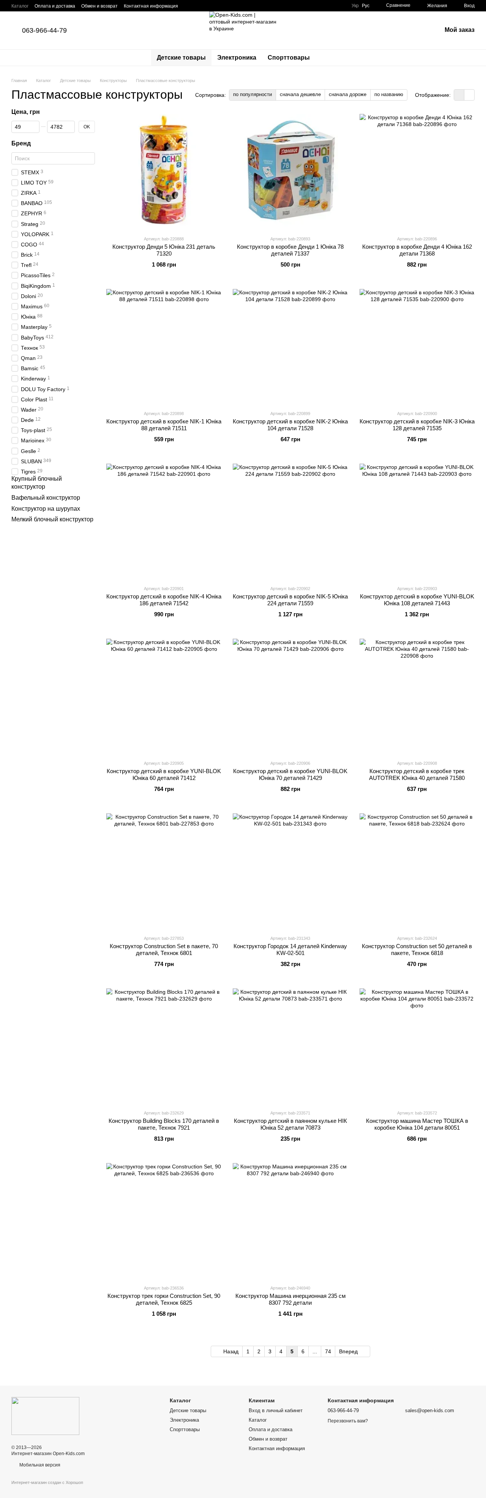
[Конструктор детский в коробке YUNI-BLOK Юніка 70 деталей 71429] (290, 696)
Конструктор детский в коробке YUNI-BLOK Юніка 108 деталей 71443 (417, 599)
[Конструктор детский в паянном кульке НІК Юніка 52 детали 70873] (290, 1045)
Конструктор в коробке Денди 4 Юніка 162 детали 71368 (417, 250)
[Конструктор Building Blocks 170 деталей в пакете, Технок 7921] (163, 1045)
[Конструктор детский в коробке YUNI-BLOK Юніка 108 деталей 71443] (417, 521)
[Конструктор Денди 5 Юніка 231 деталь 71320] (163, 171)
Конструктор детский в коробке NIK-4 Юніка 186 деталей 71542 (163, 599)
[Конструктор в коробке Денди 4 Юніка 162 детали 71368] (417, 171)
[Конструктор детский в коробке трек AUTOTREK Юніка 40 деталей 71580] (417, 696)
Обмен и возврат (99, 6)
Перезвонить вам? (348, 1421)
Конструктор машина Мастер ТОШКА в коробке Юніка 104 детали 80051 (417, 1124)
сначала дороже (347, 94)
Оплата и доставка (55, 6)
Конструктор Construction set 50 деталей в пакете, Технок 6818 (417, 949)
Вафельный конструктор (45, 497)
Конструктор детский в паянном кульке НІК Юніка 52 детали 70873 (290, 1124)
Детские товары (181, 57)
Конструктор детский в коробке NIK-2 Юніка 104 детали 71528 (290, 424)
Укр (355, 5)
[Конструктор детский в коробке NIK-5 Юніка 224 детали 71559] (290, 521)
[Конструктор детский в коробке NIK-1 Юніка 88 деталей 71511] (163, 346)
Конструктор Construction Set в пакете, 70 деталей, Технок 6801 (164, 949)
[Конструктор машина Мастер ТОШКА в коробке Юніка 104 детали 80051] (417, 1045)
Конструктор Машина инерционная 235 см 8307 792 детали (290, 1299)
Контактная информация (151, 6)
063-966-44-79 (44, 30)
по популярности (252, 94)
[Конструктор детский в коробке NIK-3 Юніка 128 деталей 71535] (417, 346)
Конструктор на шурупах (45, 508)
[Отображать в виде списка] (469, 95)
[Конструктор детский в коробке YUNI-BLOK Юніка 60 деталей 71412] (163, 696)
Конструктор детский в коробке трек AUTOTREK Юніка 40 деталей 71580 (417, 774)
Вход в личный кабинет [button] (276, 1410)
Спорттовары (289, 57)
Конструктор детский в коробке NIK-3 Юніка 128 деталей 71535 (417, 424)
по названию (388, 94)
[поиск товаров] (329, 58)
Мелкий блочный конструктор (52, 519)
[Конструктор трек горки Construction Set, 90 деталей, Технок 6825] (163, 1220)
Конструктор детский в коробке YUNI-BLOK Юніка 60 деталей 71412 (164, 774)
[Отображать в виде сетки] (459, 95)
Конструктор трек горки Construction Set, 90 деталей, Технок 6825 (163, 1299)
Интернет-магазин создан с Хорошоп (47, 1482)
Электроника (236, 57)
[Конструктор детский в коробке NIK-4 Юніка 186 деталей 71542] (163, 521)
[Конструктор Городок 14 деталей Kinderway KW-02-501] (290, 870)
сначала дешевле (300, 94)
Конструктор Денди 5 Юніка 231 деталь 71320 (163, 250)
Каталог (19, 6)
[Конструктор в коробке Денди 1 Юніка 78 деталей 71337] (290, 171)
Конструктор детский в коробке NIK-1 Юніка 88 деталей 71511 (163, 424)
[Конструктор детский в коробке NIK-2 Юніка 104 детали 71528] (290, 346)
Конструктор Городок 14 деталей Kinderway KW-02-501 (290, 949)
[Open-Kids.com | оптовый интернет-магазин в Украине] (45, 1415)
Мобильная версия (39, 1465)
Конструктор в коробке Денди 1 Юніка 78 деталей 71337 (290, 250)
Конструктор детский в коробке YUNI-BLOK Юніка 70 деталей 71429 (290, 774)
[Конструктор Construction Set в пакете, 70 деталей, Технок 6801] (163, 870)
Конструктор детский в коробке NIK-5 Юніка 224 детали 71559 (290, 599)
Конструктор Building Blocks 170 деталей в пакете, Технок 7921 (164, 1124)
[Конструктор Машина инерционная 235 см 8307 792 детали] (290, 1220)
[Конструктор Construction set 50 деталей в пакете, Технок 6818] (417, 870)
